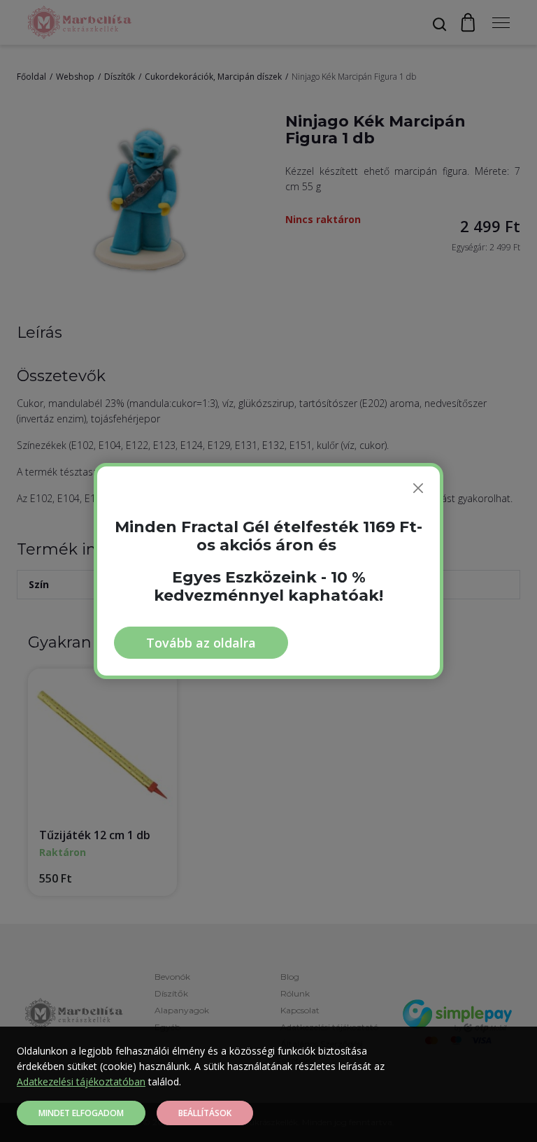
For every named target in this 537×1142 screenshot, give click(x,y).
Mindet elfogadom (81, 1113)
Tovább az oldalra (201, 642)
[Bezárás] (418, 488)
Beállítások (204, 1113)
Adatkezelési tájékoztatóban (81, 1081)
